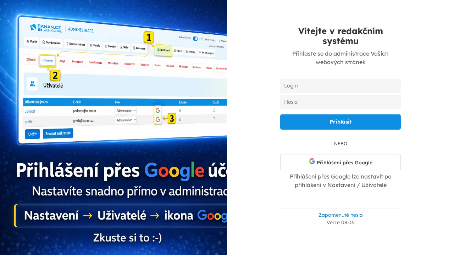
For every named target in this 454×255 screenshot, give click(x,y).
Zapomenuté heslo (341, 215)
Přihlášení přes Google (343, 162)
